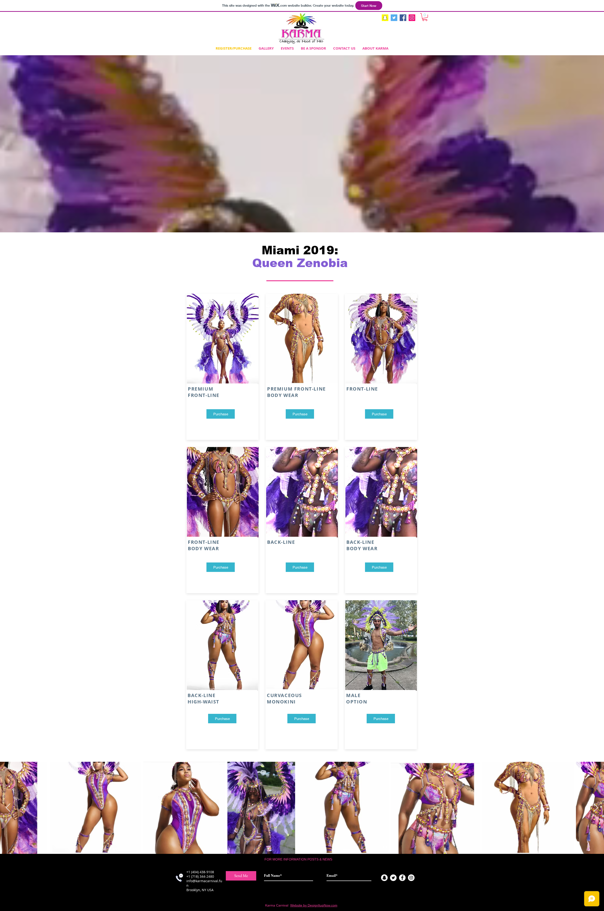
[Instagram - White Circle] (411, 877)
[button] (424, 17)
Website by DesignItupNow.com (313, 905)
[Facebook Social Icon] (403, 17)
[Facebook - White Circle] (402, 877)
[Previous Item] (8, 808)
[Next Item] (596, 808)
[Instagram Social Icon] (412, 17)
